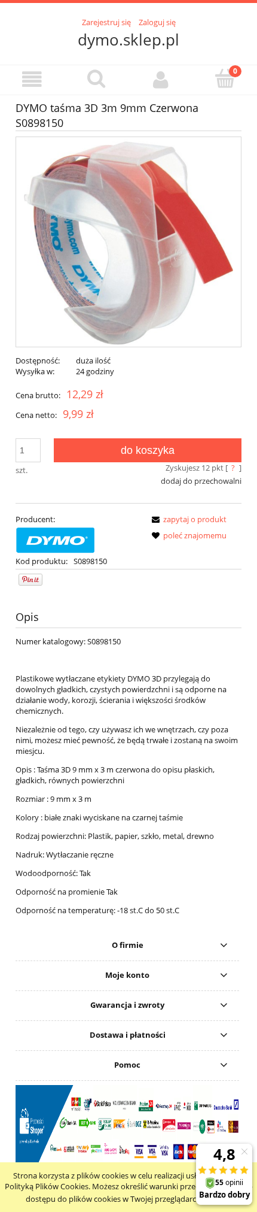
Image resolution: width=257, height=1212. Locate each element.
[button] (32, 79)
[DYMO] (56, 539)
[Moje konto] (160, 79)
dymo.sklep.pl (128, 39)
